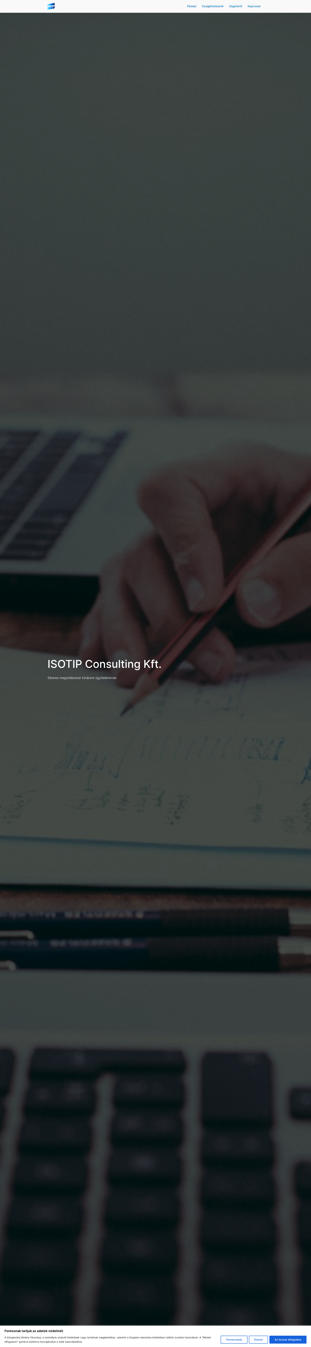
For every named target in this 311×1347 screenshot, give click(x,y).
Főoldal (191, 6)
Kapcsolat (254, 6)
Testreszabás (234, 1339)
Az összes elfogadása (288, 1339)
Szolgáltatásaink (213, 6)
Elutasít (258, 1339)
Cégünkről (235, 6)
